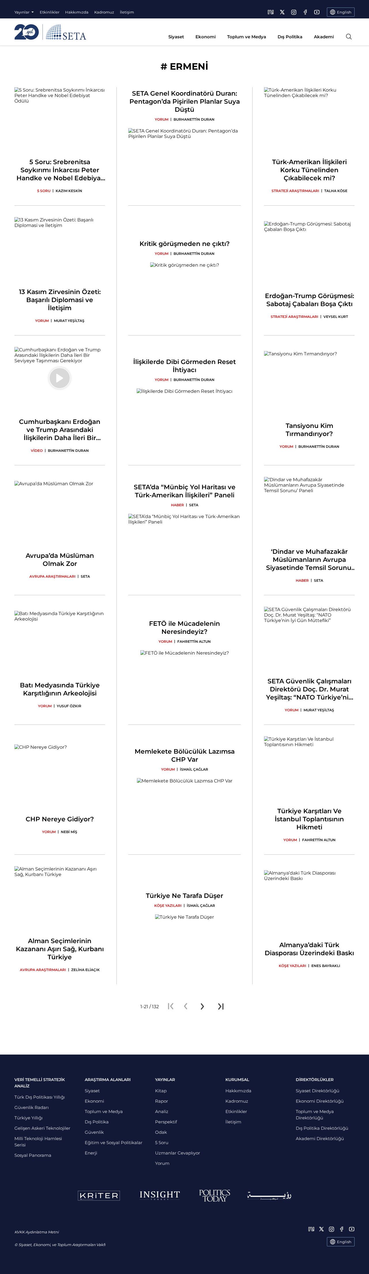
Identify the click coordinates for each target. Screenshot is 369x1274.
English (344, 1241)
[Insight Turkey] (159, 1195)
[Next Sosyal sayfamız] (270, 12)
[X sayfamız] (282, 12)
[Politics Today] (214, 1196)
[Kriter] (99, 1196)
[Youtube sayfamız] (317, 12)
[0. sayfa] (186, 1006)
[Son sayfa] (221, 1006)
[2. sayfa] (202, 1006)
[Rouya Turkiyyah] (269, 1195)
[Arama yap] (349, 37)
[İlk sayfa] (171, 1006)
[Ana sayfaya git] (50, 32)
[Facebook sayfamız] (305, 12)
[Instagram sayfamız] (294, 12)
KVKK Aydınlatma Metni (36, 1232)
